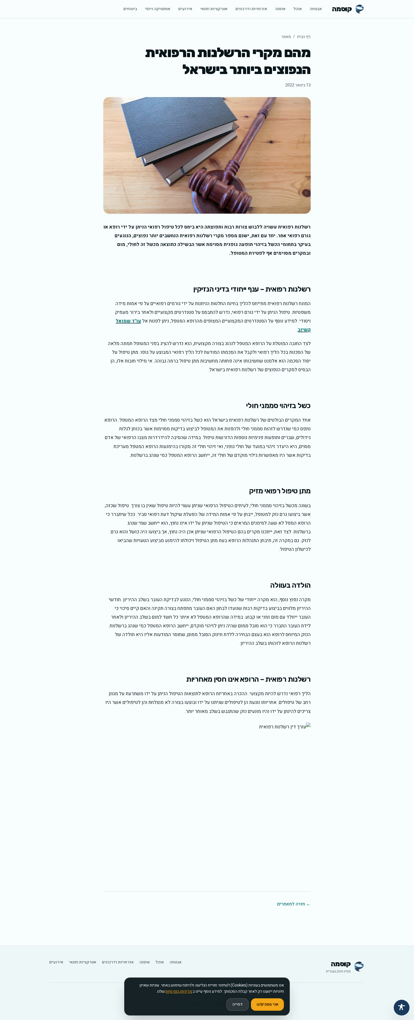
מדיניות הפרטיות (178, 991)
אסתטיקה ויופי (157, 9)
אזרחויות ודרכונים (251, 9)
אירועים (185, 9)
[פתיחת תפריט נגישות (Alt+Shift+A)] (401, 1007)
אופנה (280, 9)
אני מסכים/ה (267, 1004)
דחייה (237, 1004)
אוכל (297, 9)
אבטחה (316, 9)
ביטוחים (130, 9)
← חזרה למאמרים (294, 904)
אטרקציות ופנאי (214, 9)
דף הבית (304, 37)
